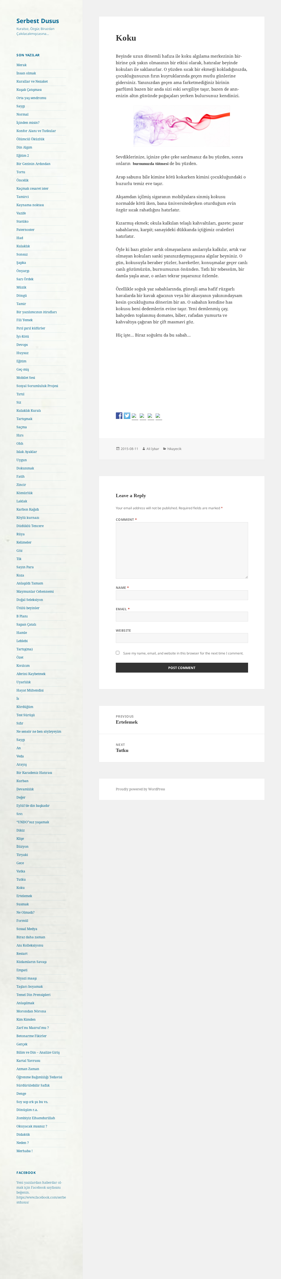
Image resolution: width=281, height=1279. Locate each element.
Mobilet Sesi (25, 377)
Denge (21, 1093)
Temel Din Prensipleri (33, 994)
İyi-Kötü (22, 336)
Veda (20, 756)
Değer (21, 797)
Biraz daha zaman (30, 937)
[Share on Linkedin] (151, 416)
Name (122, 587)
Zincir (21, 484)
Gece (20, 863)
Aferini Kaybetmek (31, 673)
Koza (20, 575)
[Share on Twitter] (127, 415)
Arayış (21, 764)
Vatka (20, 871)
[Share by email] (159, 416)
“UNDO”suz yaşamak (32, 822)
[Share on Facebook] (119, 415)
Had (19, 238)
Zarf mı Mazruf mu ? (32, 1027)
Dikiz (20, 830)
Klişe (20, 838)
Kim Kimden (26, 1019)
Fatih (20, 476)
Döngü (21, 295)
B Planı (22, 616)
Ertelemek (24, 896)
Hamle (21, 632)
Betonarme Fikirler (31, 1036)
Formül (22, 920)
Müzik (21, 287)
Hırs (19, 435)
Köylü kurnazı (27, 517)
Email (123, 609)
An (18, 748)
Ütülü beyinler (28, 608)
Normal (22, 114)
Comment (126, 519)
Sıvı (19, 813)
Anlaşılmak (25, 1003)
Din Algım (24, 147)
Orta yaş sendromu (31, 98)
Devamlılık (25, 789)
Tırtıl (20, 394)
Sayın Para (25, 567)
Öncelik (22, 180)
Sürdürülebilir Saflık (33, 1085)
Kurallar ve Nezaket (32, 81)
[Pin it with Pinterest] (143, 416)
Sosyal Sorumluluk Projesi (37, 386)
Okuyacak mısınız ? (31, 1126)
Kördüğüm (24, 706)
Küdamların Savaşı (31, 961)
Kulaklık (23, 246)
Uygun (21, 460)
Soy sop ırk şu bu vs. (32, 1101)
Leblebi (22, 641)
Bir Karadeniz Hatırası (34, 772)
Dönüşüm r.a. (27, 1109)
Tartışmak (24, 418)
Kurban (22, 781)
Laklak (21, 501)
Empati (21, 970)
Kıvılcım (23, 665)
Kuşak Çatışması (29, 89)
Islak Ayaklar (26, 451)
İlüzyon (22, 846)
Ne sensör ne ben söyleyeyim (38, 731)
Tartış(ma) (24, 649)
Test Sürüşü (25, 715)
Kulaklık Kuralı (28, 410)
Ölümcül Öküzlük (30, 139)
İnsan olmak (26, 73)
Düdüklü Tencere (30, 526)
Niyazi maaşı (26, 978)
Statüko (22, 221)
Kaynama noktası (30, 205)
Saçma (21, 427)
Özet (19, 657)
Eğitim (21, 361)
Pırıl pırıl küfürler (30, 328)
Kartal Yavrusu (28, 1060)
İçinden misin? (28, 122)
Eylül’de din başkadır (33, 805)
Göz (19, 550)
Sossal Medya (26, 929)
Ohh (19, 443)
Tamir (21, 303)
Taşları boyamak (29, 986)
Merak (21, 65)
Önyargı (22, 270)
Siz (18, 402)
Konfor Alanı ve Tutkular (36, 130)
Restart (21, 953)
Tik (18, 558)
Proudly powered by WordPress (140, 789)
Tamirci (22, 196)
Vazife (21, 213)
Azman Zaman (27, 1069)
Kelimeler (24, 542)
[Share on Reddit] (135, 416)
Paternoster (25, 229)
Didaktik (23, 1134)
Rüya (20, 534)
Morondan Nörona (31, 1011)
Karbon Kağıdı (27, 509)
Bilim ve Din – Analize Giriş (38, 1052)
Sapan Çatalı (26, 624)
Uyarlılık (23, 682)
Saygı (20, 106)
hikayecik (174, 448)
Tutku (21, 879)
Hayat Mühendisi (30, 690)
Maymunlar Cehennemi (35, 591)
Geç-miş (22, 369)
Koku (20, 887)
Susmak (22, 904)
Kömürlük (24, 493)
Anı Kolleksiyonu (29, 945)
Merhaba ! (24, 1151)
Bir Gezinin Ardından (33, 163)
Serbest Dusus (37, 20)
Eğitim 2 (22, 155)
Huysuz (22, 353)
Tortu (20, 172)
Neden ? (22, 1142)
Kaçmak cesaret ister (32, 188)
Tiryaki (22, 854)
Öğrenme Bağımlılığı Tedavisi (39, 1077)
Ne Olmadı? (25, 912)
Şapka (21, 262)
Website (123, 630)
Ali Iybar (153, 448)
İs (17, 698)
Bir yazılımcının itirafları (36, 312)
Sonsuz (22, 254)
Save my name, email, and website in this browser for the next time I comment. (183, 653)
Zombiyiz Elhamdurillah (35, 1118)
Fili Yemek (24, 320)
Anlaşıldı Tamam (29, 583)
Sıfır (19, 723)
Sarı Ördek (24, 279)
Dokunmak (25, 468)
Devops (22, 344)
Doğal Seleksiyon (29, 599)
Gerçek (21, 1044)
